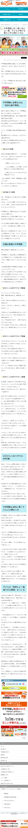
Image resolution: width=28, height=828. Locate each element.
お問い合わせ (7, 804)
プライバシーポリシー (9, 800)
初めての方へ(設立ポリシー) (7, 766)
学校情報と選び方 (7, 14)
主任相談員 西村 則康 (12, 684)
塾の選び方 (21, 8)
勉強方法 (21, 14)
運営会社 (6, 793)
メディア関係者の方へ (6, 780)
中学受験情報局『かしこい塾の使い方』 (11, 24)
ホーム (6, 8)
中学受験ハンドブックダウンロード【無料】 (11, 789)
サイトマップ (7, 807)
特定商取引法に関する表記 (10, 797)
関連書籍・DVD (4, 774)
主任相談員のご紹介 (5, 769)
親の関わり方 (21, 19)
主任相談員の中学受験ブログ (7, 772)
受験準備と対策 (6, 19)
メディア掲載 (4, 777)
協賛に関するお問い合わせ (7, 783)
